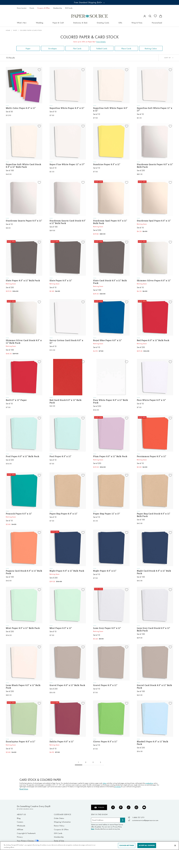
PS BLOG (101, 807)
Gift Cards (69, 8)
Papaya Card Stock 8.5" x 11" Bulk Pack (24, 572)
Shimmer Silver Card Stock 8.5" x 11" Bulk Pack (24, 341)
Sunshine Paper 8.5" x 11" (106, 164)
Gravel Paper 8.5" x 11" (105, 685)
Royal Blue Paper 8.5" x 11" (107, 340)
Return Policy (59, 826)
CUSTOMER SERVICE (62, 814)
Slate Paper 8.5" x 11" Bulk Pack (23, 280)
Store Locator (22, 8)
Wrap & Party (137, 22)
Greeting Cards (103, 22)
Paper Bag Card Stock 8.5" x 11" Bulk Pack (153, 514)
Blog (19, 818)
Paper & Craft (58, 22)
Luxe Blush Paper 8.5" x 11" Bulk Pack (23, 686)
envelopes (118, 786)
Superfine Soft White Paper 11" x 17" (154, 109)
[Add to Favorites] (39, 70)
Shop (15, 30)
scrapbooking (149, 783)
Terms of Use (59, 841)
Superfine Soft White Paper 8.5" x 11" (110, 109)
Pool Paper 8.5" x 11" (60, 456)
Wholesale (21, 826)
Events (32, 8)
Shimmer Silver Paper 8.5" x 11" (154, 280)
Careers (20, 822)
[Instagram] (136, 807)
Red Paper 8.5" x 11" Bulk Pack (153, 340)
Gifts (120, 22)
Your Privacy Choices (25, 841)
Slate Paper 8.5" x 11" (61, 280)
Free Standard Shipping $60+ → (89, 2)
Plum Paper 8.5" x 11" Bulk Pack (110, 456)
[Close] (175, 845)
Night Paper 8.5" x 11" (104, 570)
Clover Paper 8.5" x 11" (105, 741)
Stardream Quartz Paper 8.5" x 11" (24, 220)
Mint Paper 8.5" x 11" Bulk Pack (23, 628)
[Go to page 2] (100, 762)
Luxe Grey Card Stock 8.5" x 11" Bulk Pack (153, 629)
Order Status (59, 818)
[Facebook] (113, 807)
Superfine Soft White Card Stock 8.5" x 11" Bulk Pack (23, 165)
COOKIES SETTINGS (126, 845)
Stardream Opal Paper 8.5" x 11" (154, 220)
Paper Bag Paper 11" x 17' (106, 513)
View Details (101, 42)
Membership (57, 8)
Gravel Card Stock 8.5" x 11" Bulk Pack (154, 686)
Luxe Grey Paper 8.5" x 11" (107, 628)
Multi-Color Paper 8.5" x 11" (21, 108)
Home (8, 30)
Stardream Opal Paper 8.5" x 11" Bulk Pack (110, 221)
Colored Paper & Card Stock (31, 30)
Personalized (157, 22)
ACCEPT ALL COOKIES (147, 845)
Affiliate (20, 829)
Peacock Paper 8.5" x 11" (19, 513)
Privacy (20, 837)
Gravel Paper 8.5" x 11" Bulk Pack (67, 685)
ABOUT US (21, 814)
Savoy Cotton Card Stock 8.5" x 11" (66, 341)
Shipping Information (62, 822)
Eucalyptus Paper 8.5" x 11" (20, 741)
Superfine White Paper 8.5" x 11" (67, 108)
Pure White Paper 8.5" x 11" (151, 400)
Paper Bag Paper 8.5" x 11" (64, 513)
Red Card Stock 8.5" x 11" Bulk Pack (66, 401)
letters (104, 783)
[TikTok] (128, 807)
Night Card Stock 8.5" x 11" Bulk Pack (154, 572)
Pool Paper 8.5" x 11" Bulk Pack (22, 456)
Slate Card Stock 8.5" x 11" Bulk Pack (110, 281)
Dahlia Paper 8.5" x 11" (62, 741)
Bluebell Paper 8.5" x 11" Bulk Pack (152, 742)
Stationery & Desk (80, 22)
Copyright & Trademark (26, 833)
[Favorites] (155, 16)
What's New (22, 22)
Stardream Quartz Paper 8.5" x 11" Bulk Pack (155, 165)
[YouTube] (144, 807)
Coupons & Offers (43, 8)
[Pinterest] (121, 807)
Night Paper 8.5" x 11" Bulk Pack (67, 570)
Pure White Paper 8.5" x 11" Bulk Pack (110, 401)
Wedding (39, 22)
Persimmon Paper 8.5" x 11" (151, 456)
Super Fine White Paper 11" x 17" (67, 164)
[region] (89, 845)
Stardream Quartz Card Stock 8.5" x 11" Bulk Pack (68, 221)
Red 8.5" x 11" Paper (16, 400)
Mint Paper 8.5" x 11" (61, 628)
